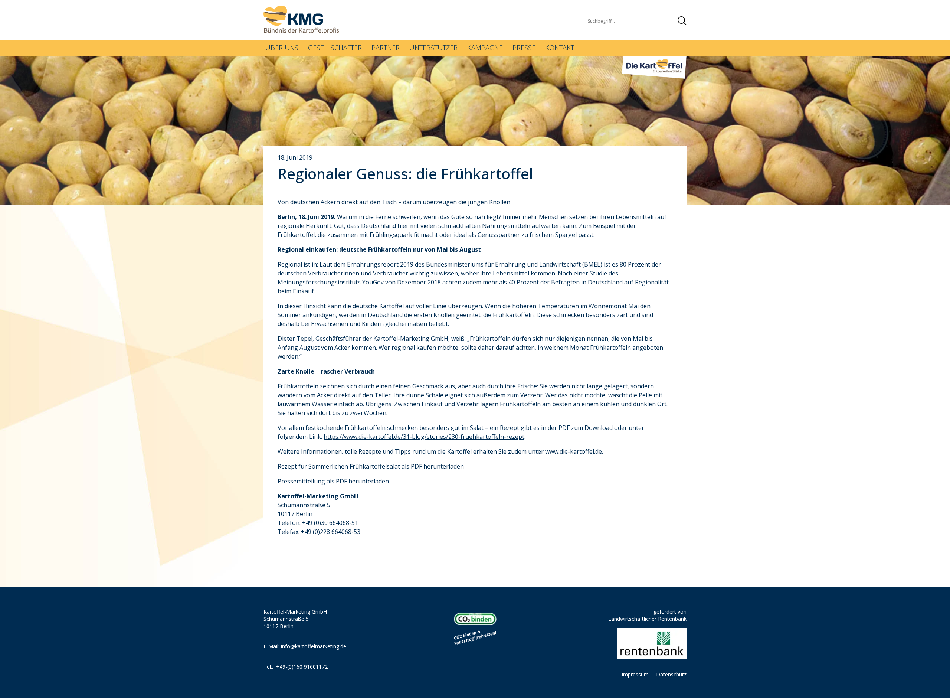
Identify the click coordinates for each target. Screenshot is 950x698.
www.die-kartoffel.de (573, 451)
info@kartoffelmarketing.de (313, 646)
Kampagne (485, 47)
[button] (682, 21)
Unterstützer (433, 47)
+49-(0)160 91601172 (302, 666)
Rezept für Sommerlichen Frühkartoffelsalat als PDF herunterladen (371, 466)
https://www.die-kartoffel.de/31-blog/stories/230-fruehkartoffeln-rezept (424, 437)
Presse (523, 47)
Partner (385, 47)
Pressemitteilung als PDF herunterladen (333, 481)
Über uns (281, 47)
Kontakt (559, 47)
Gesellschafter (335, 47)
